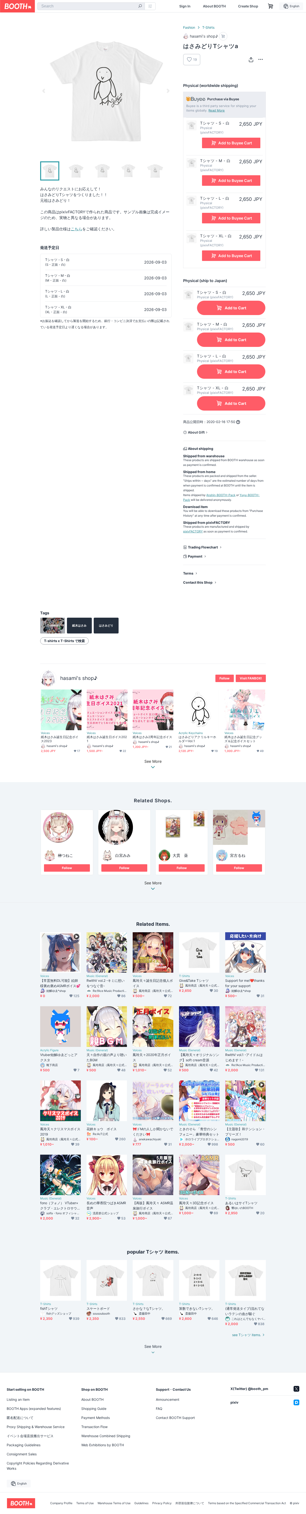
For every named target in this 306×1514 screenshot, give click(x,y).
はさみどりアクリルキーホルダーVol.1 (197, 739)
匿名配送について (20, 1418)
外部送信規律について (189, 1503)
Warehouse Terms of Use (114, 1503)
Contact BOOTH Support (175, 1418)
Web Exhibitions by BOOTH (102, 1445)
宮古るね (237, 855)
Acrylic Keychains (191, 733)
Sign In (185, 6)
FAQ (159, 1409)
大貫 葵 (180, 855)
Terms (188, 573)
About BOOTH (214, 6)
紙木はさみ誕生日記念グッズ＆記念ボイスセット (243, 739)
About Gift (196, 432)
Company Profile (61, 1503)
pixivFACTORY (193, 531)
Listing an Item (18, 1399)
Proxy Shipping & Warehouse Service (36, 1427)
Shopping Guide (93, 1409)
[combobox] (91, 6)
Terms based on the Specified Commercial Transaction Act (247, 1503)
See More (153, 883)
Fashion (189, 27)
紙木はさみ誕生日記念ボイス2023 (59, 739)
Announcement (167, 1399)
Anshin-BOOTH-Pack (220, 495)
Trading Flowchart (203, 547)
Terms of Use (85, 1503)
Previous (44, 91)
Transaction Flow (94, 1427)
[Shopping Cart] (270, 6)
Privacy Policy (162, 1503)
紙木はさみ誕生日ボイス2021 (107, 739)
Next (168, 91)
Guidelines (141, 1503)
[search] (140, 6)
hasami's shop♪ (78, 678)
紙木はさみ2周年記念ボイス (152, 737)
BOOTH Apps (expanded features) (34, 1409)
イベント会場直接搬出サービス (30, 1436)
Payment (195, 556)
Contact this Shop (198, 582)
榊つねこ (65, 855)
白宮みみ (123, 855)
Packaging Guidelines (23, 1445)
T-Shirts (208, 27)
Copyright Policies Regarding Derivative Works (38, 1465)
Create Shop (248, 6)
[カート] (223, 36)
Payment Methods (95, 1418)
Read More (216, 110)
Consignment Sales (22, 1454)
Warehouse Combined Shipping (105, 1436)
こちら (76, 228)
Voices (45, 733)
